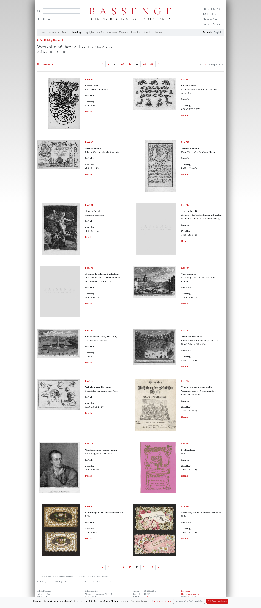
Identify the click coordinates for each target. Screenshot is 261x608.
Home (44, 32)
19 (122, 64)
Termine (66, 32)
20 (130, 64)
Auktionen (54, 32)
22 (144, 64)
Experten (123, 32)
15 (196, 64)
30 (201, 64)
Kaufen (100, 32)
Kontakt (147, 32)
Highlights (89, 32)
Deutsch (207, 32)
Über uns (158, 32)
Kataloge (77, 32)
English (217, 32)
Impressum (185, 591)
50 (206, 64)
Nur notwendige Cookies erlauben (189, 601)
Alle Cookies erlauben (217, 601)
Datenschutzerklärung (190, 594)
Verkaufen (112, 32)
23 (151, 64)
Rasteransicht (46, 64)
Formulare (136, 32)
